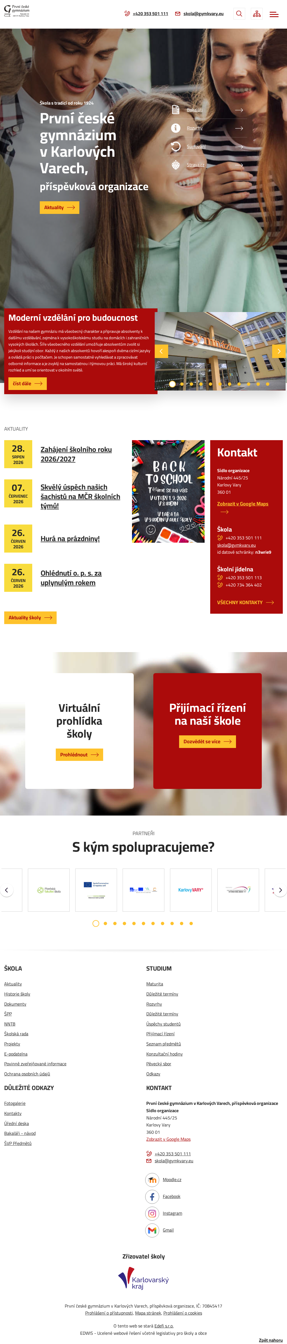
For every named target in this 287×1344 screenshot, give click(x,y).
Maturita (154, 984)
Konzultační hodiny (164, 1054)
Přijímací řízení (160, 1034)
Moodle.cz (172, 1179)
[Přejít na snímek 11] (267, 384)
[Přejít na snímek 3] (191, 384)
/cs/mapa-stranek (257, 14)
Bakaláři (195, 109)
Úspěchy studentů (163, 1024)
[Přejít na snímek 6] (220, 384)
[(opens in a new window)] (191, 890)
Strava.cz (195, 164)
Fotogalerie (15, 1103)
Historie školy (17, 994)
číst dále (22, 383)
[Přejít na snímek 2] (182, 384)
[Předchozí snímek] (161, 351)
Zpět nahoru (271, 1340)
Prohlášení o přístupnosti (109, 1313)
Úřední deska (16, 1123)
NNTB (9, 1024)
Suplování (196, 146)
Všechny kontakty (240, 602)
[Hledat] (239, 14)
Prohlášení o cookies (182, 1313)
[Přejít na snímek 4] (201, 384)
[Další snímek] (279, 351)
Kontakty (13, 1113)
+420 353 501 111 (150, 13)
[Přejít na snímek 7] (229, 384)
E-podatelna (15, 1054)
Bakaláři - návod (20, 1133)
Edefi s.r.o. (163, 1326)
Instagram (172, 1213)
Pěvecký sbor (158, 1064)
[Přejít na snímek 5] (210, 384)
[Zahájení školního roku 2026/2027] (168, 491)
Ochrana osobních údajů (27, 1074)
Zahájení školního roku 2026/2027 (76, 454)
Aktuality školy (25, 617)
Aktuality (54, 207)
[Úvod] (19, 11)
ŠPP (8, 1014)
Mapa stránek (148, 1313)
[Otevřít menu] (274, 14)
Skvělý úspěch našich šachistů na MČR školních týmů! (80, 496)
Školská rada (16, 1034)
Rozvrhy (195, 128)
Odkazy (153, 1074)
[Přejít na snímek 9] (248, 384)
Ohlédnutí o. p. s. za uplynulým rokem (71, 577)
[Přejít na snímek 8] (239, 384)
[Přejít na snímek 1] (172, 384)
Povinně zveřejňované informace (35, 1064)
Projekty (12, 1044)
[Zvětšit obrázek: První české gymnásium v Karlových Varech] (220, 351)
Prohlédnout (73, 754)
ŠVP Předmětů (18, 1143)
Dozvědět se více (202, 741)
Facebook (171, 1196)
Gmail (168, 1230)
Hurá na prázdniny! (70, 538)
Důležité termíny (162, 994)
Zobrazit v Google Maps (243, 503)
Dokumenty (15, 1004)
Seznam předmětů (163, 1044)
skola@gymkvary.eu (204, 13)
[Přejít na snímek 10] (258, 384)
